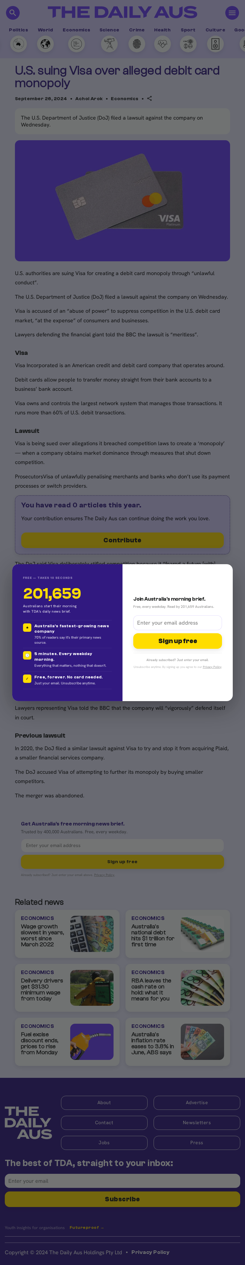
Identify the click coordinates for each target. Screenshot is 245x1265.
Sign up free (177, 641)
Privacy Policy (212, 667)
